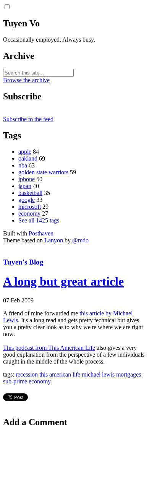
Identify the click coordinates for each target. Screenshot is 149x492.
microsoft (29, 206)
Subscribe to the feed (28, 119)
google (26, 199)
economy (29, 213)
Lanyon (53, 240)
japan (24, 186)
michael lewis (98, 374)
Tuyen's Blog (23, 262)
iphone (26, 179)
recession (27, 374)
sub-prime (15, 381)
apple (24, 151)
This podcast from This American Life (49, 347)
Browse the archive (26, 80)
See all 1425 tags (38, 220)
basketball (30, 193)
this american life (59, 374)
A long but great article (63, 281)
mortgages (128, 374)
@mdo (80, 240)
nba (22, 165)
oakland (27, 158)
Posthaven (41, 233)
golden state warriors (43, 172)
